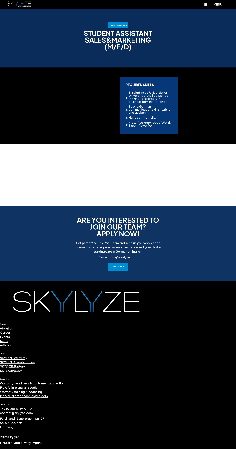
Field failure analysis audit (18, 387)
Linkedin (6, 442)
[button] (221, 4)
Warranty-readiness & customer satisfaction (32, 383)
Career (5, 332)
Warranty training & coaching (21, 392)
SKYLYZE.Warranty (13, 358)
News (4, 341)
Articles (5, 345)
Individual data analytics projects (24, 396)
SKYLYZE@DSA (11, 370)
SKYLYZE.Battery (12, 366)
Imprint (37, 442)
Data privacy (22, 442)
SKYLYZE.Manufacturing (17, 362)
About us (6, 328)
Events (5, 337)
